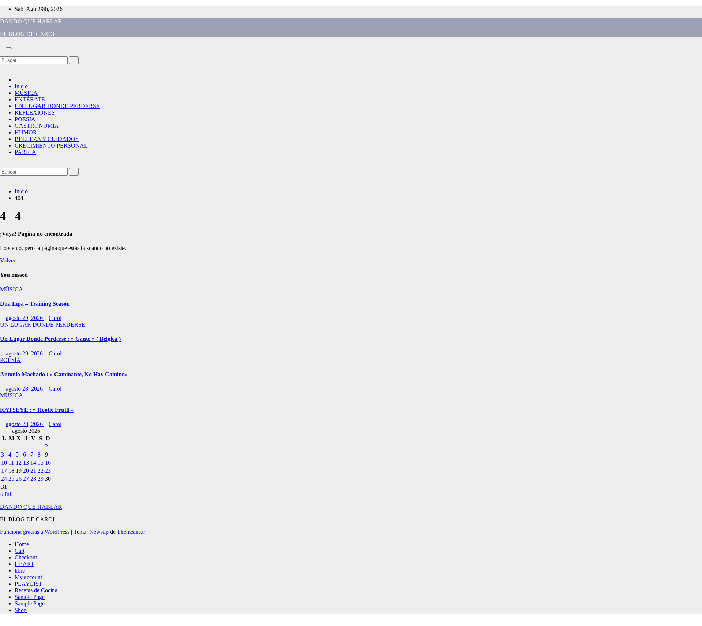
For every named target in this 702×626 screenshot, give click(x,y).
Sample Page (30, 597)
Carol (55, 318)
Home (22, 544)
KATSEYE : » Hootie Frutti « (37, 410)
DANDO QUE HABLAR (31, 21)
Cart (19, 551)
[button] (2, 53)
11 (11, 462)
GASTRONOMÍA (37, 126)
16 (48, 462)
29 (41, 479)
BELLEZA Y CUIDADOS (47, 139)
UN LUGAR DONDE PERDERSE (57, 106)
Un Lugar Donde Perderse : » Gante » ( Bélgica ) (60, 339)
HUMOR (26, 132)
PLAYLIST (28, 584)
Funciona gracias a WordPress (35, 532)
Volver (7, 260)
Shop (21, 610)
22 (41, 470)
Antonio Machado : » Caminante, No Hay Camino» (64, 374)
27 (26, 479)
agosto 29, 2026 (25, 318)
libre (20, 570)
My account (28, 577)
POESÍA (25, 119)
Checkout (26, 557)
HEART (24, 564)
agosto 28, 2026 (25, 388)
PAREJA (25, 152)
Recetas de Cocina (36, 590)
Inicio (21, 86)
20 (26, 470)
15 (41, 462)
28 (33, 479)
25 (11, 479)
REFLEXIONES (35, 112)
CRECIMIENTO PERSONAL (51, 145)
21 (33, 470)
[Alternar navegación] (9, 48)
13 (26, 462)
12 (19, 462)
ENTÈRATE (30, 99)
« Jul (5, 494)
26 (19, 479)
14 (33, 462)
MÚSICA (26, 93)
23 (48, 470)
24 (4, 479)
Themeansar (131, 532)
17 (4, 470)
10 (4, 462)
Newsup (99, 532)
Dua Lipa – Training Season (35, 304)
